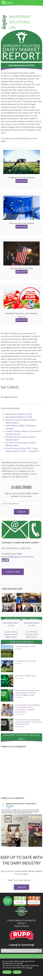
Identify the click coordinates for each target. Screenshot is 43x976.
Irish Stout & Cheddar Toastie (25, 676)
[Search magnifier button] (40, 951)
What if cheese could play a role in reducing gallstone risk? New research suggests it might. (27, 692)
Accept (7, 972)
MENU (9, 3)
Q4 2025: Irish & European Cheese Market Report (11, 634)
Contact (21, 923)
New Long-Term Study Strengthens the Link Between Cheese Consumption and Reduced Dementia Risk (27, 708)
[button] (9, 598)
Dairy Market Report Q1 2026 (19, 417)
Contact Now (12, 571)
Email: (10, 880)
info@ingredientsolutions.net (20, 556)
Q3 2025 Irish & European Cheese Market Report (32, 634)
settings (29, 968)
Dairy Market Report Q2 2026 (19, 414)
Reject (17, 972)
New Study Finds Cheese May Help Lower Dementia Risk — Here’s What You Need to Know (28, 722)
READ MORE (21, 181)
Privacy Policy (21, 926)
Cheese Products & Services (21, 920)
